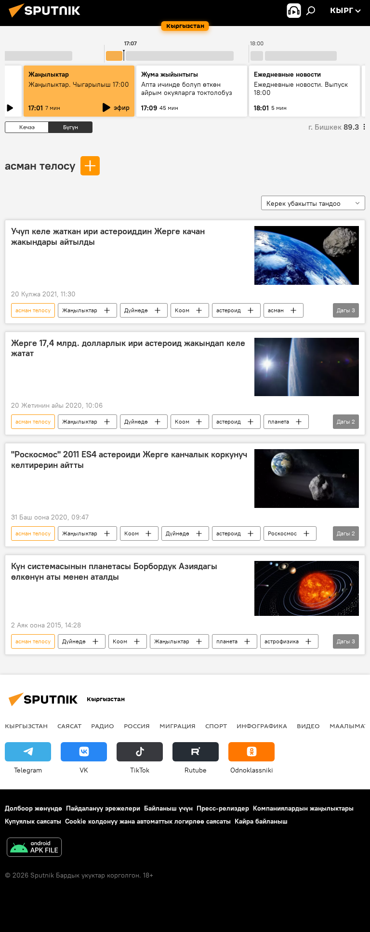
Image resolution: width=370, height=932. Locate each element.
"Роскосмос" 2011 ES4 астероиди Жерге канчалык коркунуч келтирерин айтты (129, 459)
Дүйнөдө (136, 310)
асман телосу (40, 165)
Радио (102, 725)
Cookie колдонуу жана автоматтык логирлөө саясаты (148, 821)
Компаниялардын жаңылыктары (303, 808)
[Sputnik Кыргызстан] (47, 18)
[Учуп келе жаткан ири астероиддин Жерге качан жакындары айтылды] (306, 255)
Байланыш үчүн (168, 808)
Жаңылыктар (79, 310)
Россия (137, 725)
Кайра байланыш (261, 821)
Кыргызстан (26, 725)
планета (278, 421)
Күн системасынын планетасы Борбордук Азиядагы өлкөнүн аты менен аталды (114, 571)
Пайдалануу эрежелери (103, 808)
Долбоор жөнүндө (33, 808)
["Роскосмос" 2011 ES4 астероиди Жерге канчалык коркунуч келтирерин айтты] (306, 478)
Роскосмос (282, 533)
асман (276, 310)
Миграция (177, 725)
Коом (182, 310)
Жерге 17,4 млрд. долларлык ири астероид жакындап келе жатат (128, 348)
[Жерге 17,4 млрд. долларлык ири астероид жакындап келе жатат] (306, 367)
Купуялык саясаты (33, 821)
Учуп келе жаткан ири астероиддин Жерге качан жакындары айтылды (108, 236)
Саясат (69, 725)
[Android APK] (34, 848)
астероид (228, 310)
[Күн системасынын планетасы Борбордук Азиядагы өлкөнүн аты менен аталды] (306, 588)
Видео (308, 725)
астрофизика (281, 641)
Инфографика (262, 725)
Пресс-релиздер (223, 808)
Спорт (216, 725)
